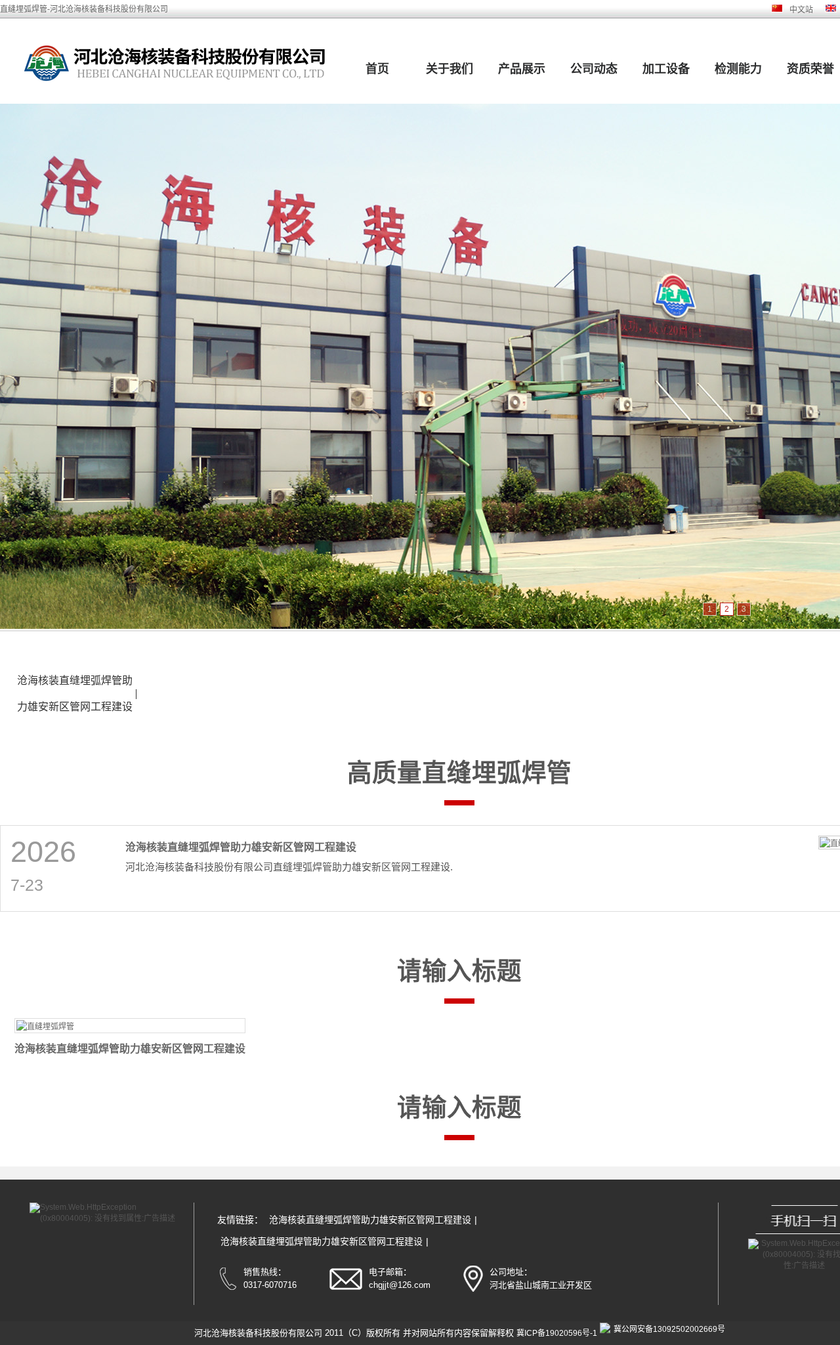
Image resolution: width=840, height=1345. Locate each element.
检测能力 (738, 68)
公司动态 (594, 68)
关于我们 (449, 68)
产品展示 (521, 68)
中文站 (801, 9)
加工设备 (666, 68)
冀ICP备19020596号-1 (556, 1333)
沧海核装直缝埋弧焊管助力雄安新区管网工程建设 (75, 693)
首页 (377, 68)
